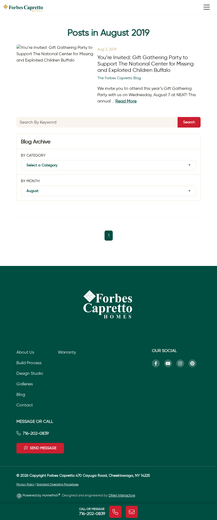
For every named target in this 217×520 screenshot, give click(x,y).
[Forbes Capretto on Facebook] (158, 363)
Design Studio (29, 373)
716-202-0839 (36, 433)
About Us (25, 352)
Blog (20, 394)
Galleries (24, 383)
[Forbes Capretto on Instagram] (182, 363)
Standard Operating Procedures (58, 484)
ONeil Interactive (121, 495)
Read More (126, 101)
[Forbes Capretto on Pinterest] (194, 363)
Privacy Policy (25, 484)
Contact (24, 404)
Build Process (29, 362)
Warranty (67, 352)
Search (189, 122)
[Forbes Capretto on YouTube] (170, 363)
